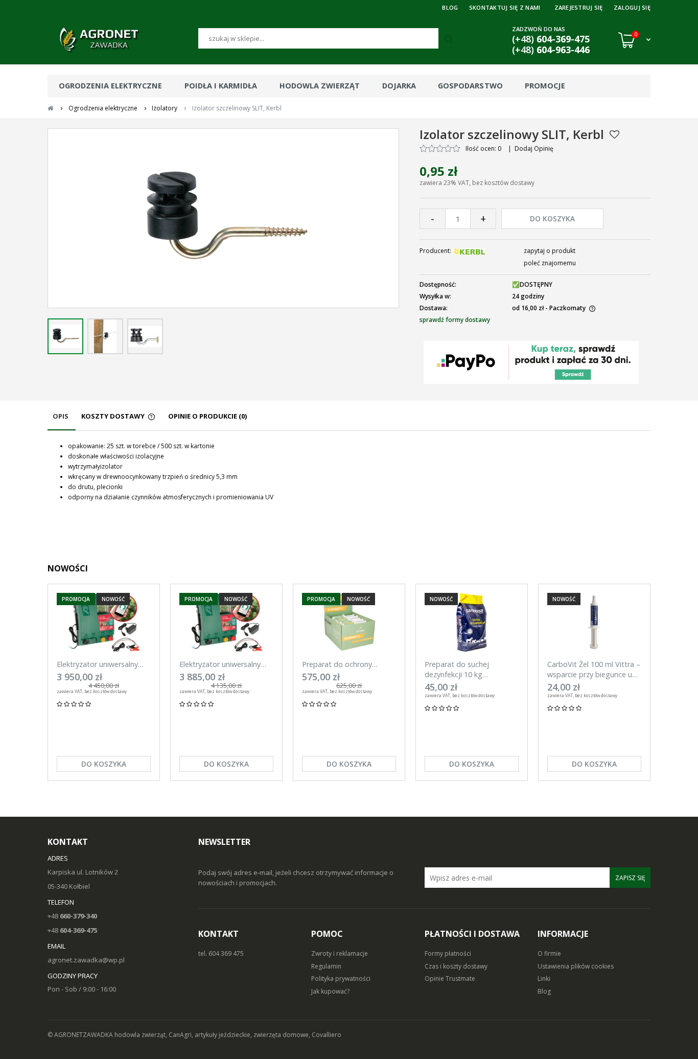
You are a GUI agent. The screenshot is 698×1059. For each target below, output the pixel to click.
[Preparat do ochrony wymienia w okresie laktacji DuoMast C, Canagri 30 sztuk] (349, 622)
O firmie (549, 953)
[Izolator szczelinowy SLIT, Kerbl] (65, 336)
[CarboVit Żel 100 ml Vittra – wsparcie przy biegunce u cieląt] (594, 622)
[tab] (62, 420)
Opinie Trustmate (450, 978)
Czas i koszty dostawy (456, 966)
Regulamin (326, 966)
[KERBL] (469, 250)
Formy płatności (448, 953)
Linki (544, 978)
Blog (544, 991)
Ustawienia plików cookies (576, 966)
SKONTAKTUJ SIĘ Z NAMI (505, 7)
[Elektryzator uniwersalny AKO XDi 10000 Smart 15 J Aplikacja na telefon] (226, 622)
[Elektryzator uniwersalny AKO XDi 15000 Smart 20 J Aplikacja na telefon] (104, 622)
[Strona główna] (123, 40)
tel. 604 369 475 (221, 953)
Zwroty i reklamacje (339, 953)
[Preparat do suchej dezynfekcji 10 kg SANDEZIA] (472, 622)
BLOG (450, 7)
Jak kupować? (330, 991)
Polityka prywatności (340, 978)
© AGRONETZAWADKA (81, 1034)
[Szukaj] (450, 40)
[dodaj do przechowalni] (614, 134)
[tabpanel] (349, 471)
